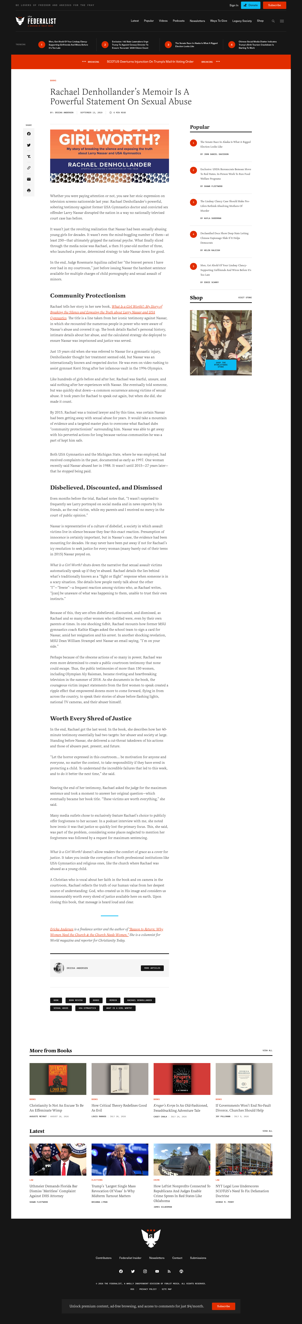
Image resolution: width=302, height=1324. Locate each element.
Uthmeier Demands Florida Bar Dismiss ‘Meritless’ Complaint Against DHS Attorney (53, 1191)
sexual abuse (61, 1008)
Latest (37, 1131)
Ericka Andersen (61, 929)
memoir (113, 1000)
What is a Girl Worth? (119, 1008)
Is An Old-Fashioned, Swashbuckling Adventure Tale (181, 1108)
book (56, 1000)
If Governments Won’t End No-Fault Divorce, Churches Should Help (243, 1108)
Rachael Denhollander (139, 1000)
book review (75, 1000)
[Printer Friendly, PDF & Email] (28, 190)
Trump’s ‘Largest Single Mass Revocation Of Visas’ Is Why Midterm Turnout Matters (114, 1191)
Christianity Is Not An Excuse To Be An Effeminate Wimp (57, 1108)
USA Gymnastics (87, 1008)
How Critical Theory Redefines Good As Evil (119, 1108)
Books (96, 1000)
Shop (196, 297)
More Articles (152, 968)
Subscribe (274, 5)
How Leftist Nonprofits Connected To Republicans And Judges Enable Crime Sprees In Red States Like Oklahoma (182, 1193)
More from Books (51, 1050)
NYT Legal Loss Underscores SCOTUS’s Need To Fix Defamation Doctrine (242, 1191)
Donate (253, 5)
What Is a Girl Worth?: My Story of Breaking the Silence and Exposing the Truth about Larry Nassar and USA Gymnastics (106, 312)
